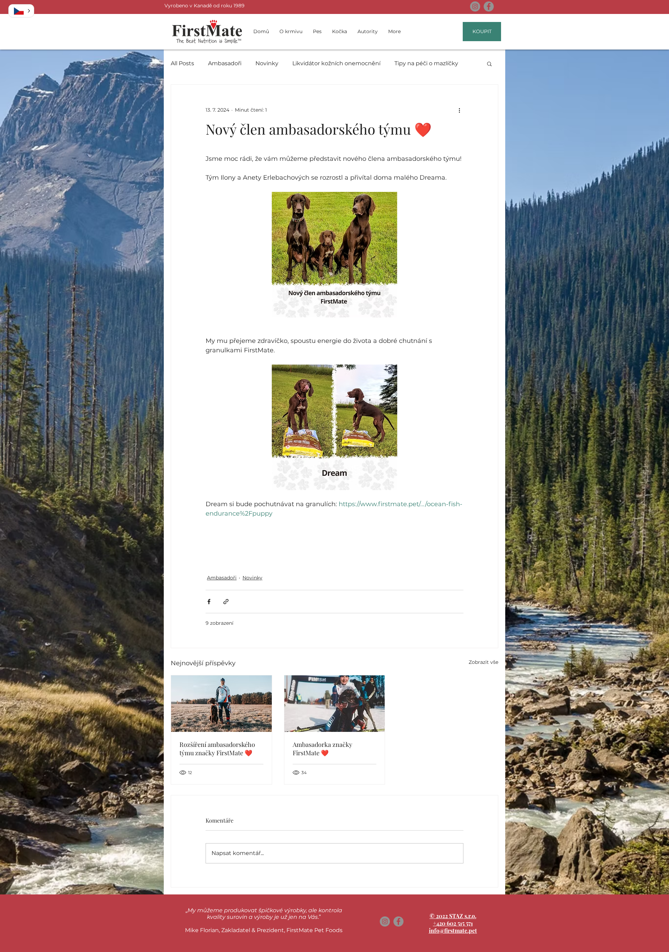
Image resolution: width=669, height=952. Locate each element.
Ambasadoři (224, 63)
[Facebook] (489, 6)
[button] (489, 63)
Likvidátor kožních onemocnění (336, 63)
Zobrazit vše (483, 662)
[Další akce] (459, 110)
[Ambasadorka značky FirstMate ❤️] (334, 703)
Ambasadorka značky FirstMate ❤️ (322, 748)
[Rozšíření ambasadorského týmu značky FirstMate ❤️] (221, 703)
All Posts (182, 63)
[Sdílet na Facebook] (209, 601)
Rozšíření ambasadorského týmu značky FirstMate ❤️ (217, 748)
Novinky (266, 63)
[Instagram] (475, 6)
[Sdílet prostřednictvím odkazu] (226, 601)
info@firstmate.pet (453, 930)
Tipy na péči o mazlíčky (426, 63)
